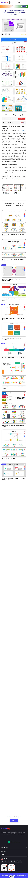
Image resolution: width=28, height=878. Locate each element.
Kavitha (21, 115)
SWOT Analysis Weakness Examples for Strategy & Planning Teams (13, 479)
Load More (14, 820)
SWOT (10, 176)
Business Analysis (6, 178)
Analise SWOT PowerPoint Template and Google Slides (13, 299)
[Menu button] (26, 2)
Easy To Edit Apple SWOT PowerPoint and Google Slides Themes (13, 459)
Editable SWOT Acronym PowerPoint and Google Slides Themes (13, 260)
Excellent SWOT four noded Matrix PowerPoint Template (12, 339)
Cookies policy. (22, 875)
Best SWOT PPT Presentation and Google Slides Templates (13, 235)
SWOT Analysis (17, 176)
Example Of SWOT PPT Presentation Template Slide (13, 357)
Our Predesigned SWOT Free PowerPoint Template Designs (13, 319)
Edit (20, 42)
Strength (14, 178)
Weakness (4, 176)
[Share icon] (6, 34)
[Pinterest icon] (9, 34)
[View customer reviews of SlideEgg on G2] (11, 861)
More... (18, 178)
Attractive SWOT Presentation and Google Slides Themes (13, 426)
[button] (24, 211)
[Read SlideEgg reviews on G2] (4, 861)
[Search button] (19, 2)
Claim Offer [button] (24, 6)
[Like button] (2, 34)
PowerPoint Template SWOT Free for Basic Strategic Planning (11, 280)
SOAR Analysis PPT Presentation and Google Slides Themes (13, 387)
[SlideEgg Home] (14, 828)
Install (21, 118)
